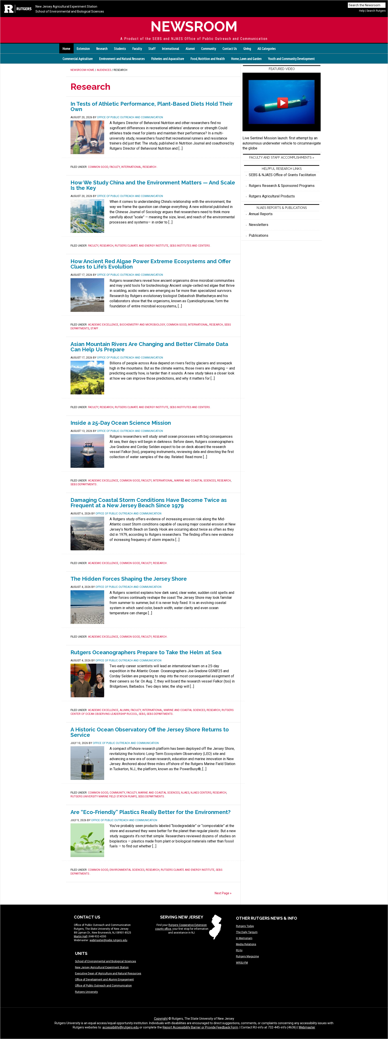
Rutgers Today (245, 926)
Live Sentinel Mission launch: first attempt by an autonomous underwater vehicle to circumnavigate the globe (281, 143)
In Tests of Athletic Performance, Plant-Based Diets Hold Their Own (151, 106)
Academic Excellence (103, 324)
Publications (258, 235)
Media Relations (246, 944)
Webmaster (307, 1027)
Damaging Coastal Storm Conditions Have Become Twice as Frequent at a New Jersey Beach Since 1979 (149, 503)
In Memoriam (244, 938)
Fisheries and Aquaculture (167, 58)
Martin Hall (80, 936)
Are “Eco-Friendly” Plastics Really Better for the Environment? (151, 812)
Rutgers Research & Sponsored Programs (282, 186)
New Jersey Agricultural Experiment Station (66, 6)
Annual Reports (261, 214)
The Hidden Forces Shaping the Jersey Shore (129, 578)
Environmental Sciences (127, 869)
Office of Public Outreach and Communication (103, 985)
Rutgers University (86, 991)
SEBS (142, 713)
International (131, 166)
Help (361, 10)
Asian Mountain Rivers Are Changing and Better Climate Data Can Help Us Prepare (149, 347)
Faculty (115, 166)
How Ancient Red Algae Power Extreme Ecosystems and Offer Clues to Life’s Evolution (151, 264)
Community (117, 792)
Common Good (98, 166)
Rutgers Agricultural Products (272, 196)
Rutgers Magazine (247, 956)
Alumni (124, 710)
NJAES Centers (201, 792)
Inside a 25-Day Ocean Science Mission (121, 423)
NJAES (185, 792)
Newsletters (258, 225)
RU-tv (239, 950)
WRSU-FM (242, 962)
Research (149, 166)
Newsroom (194, 26)
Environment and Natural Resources (122, 58)
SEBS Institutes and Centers (190, 245)
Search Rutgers (376, 10)
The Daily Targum (247, 932)
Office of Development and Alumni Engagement (104, 979)
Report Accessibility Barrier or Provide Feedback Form (200, 1027)
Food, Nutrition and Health (208, 58)
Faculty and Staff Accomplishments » (281, 157)
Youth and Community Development (291, 58)
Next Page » (223, 893)
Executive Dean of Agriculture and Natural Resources (108, 973)
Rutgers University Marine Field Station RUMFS (104, 796)
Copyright (161, 1018)
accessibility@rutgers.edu (120, 1027)
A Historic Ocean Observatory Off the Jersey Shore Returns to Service (150, 732)
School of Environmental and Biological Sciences (69, 11)
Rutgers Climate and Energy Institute (141, 245)
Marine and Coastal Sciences (195, 480)
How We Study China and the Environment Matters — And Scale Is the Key (153, 185)
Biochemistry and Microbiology (142, 324)
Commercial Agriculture (78, 58)
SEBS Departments (83, 484)
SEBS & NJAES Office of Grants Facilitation (282, 175)
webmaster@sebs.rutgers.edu (108, 940)
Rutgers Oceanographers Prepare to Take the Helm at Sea (146, 652)
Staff (94, 328)
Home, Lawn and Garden (246, 58)
